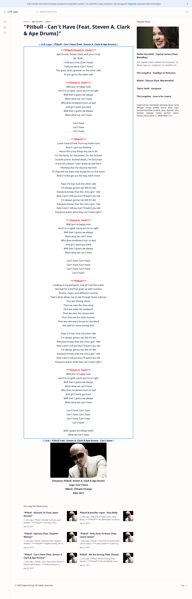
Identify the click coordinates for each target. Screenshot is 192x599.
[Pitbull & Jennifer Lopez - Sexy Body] (128, 516)
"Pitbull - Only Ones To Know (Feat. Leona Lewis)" (98, 535)
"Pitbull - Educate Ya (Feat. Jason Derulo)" (41, 514)
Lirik (47, 440)
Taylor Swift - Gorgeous (149, 88)
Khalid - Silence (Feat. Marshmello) (155, 80)
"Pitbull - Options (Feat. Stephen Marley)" (41, 535)
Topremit (132, 4)
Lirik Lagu (13, 11)
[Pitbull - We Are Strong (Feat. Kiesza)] (128, 558)
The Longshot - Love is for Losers (154, 96)
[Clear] (80, 12)
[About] (5, 27)
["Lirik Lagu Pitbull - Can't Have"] (78, 460)
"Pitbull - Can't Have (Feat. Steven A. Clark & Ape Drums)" (43, 556)
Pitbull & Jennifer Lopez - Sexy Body (99, 512)
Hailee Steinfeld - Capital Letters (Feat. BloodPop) (157, 56)
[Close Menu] (187, 4)
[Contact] (5, 33)
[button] (187, 12)
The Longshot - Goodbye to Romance (156, 72)
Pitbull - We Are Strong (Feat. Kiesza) (99, 554)
